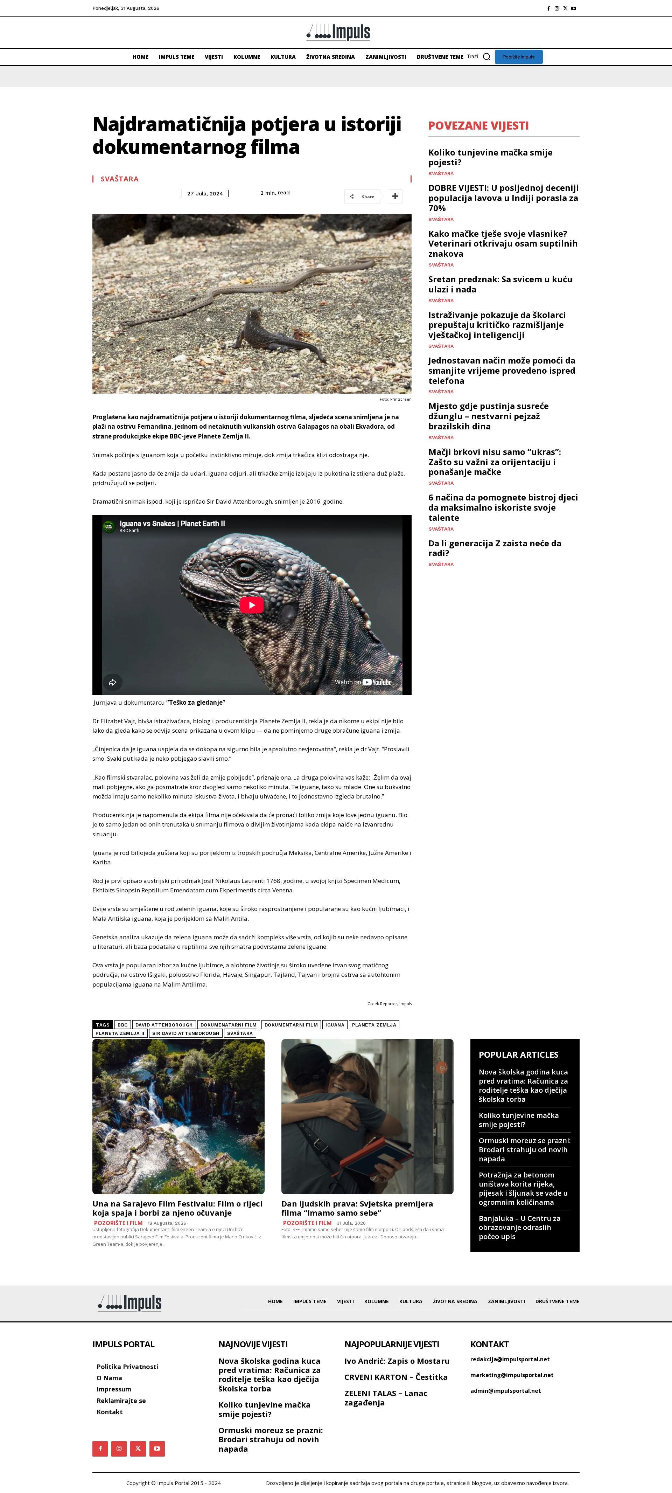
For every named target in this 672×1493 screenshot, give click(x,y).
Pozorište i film (118, 1223)
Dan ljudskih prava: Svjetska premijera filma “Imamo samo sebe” (357, 1208)
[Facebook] (548, 8)
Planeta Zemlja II (120, 1033)
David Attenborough (164, 1025)
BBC (123, 1025)
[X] (565, 8)
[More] (395, 196)
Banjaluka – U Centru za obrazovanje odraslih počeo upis (520, 1227)
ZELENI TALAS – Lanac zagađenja (386, 1397)
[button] (481, 56)
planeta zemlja (374, 1025)
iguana (335, 1025)
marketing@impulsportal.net (512, 1375)
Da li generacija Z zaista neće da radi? (494, 548)
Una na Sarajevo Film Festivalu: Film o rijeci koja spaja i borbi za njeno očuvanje (177, 1208)
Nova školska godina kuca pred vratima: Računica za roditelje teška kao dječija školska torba (523, 1085)
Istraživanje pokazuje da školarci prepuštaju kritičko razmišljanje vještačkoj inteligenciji (497, 325)
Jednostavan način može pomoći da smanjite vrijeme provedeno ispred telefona (501, 370)
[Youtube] (573, 8)
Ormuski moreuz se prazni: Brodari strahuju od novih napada (525, 1149)
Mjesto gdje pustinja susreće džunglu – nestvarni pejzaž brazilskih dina (488, 416)
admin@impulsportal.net (505, 1391)
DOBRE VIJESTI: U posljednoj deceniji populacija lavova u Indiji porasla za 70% (503, 198)
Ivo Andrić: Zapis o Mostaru (397, 1360)
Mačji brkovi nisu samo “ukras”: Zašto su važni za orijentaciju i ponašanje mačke (494, 462)
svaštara (240, 1033)
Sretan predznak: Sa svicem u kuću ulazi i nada (500, 284)
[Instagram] (556, 8)
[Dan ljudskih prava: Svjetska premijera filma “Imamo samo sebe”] (367, 1116)
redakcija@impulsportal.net (510, 1359)
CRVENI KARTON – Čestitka (396, 1376)
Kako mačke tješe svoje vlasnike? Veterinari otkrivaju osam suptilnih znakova (503, 244)
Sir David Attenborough (185, 1033)
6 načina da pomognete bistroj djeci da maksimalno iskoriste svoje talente (503, 507)
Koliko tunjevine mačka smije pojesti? (490, 157)
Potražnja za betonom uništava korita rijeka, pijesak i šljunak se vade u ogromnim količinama (523, 1188)
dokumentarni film (291, 1025)
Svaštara (120, 178)
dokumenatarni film (229, 1025)
